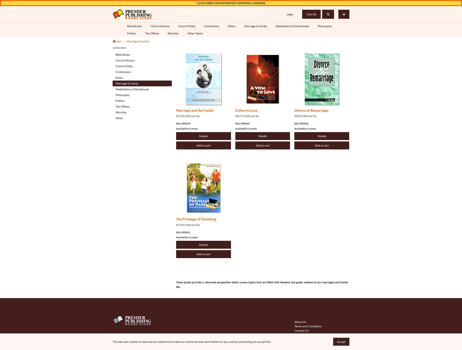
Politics (131, 33)
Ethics (232, 26)
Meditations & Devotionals (292, 26)
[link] (132, 14)
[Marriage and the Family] (203, 79)
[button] (328, 14)
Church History (159, 26)
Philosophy (325, 26)
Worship (173, 33)
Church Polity (186, 26)
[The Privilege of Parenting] (203, 188)
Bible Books (134, 26)
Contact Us (302, 330)
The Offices (152, 33)
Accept (341, 341)
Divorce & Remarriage (311, 110)
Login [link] (290, 14)
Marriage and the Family (195, 110)
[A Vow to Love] (262, 79)
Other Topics (195, 33)
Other (119, 118)
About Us (300, 322)
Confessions (211, 26)
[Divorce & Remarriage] (321, 79)
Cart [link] (311, 14)
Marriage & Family (255, 26)
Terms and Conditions (308, 326)
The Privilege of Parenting (196, 219)
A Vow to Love (246, 110)
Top (118, 41)
